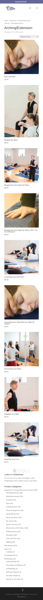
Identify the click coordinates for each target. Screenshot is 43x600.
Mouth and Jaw (11, 524)
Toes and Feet (11, 538)
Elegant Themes (21, 594)
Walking (9, 542)
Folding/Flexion (11, 507)
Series (6, 549)
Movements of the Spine (15, 528)
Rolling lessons (11, 531)
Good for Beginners (13, 510)
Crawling (9, 500)
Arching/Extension (12, 493)
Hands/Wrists (11, 514)
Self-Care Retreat (12, 572)
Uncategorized (9, 555)
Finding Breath (11, 561)
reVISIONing (10, 569)
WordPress (21, 597)
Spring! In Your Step (13, 579)
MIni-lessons (9, 545)
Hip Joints (9, 521)
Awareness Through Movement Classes (18, 490)
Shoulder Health (12, 575)
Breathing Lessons (13, 496)
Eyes (8, 503)
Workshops (8, 559)
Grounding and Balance (14, 565)
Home (6, 20)
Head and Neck (11, 517)
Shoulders (9, 535)
